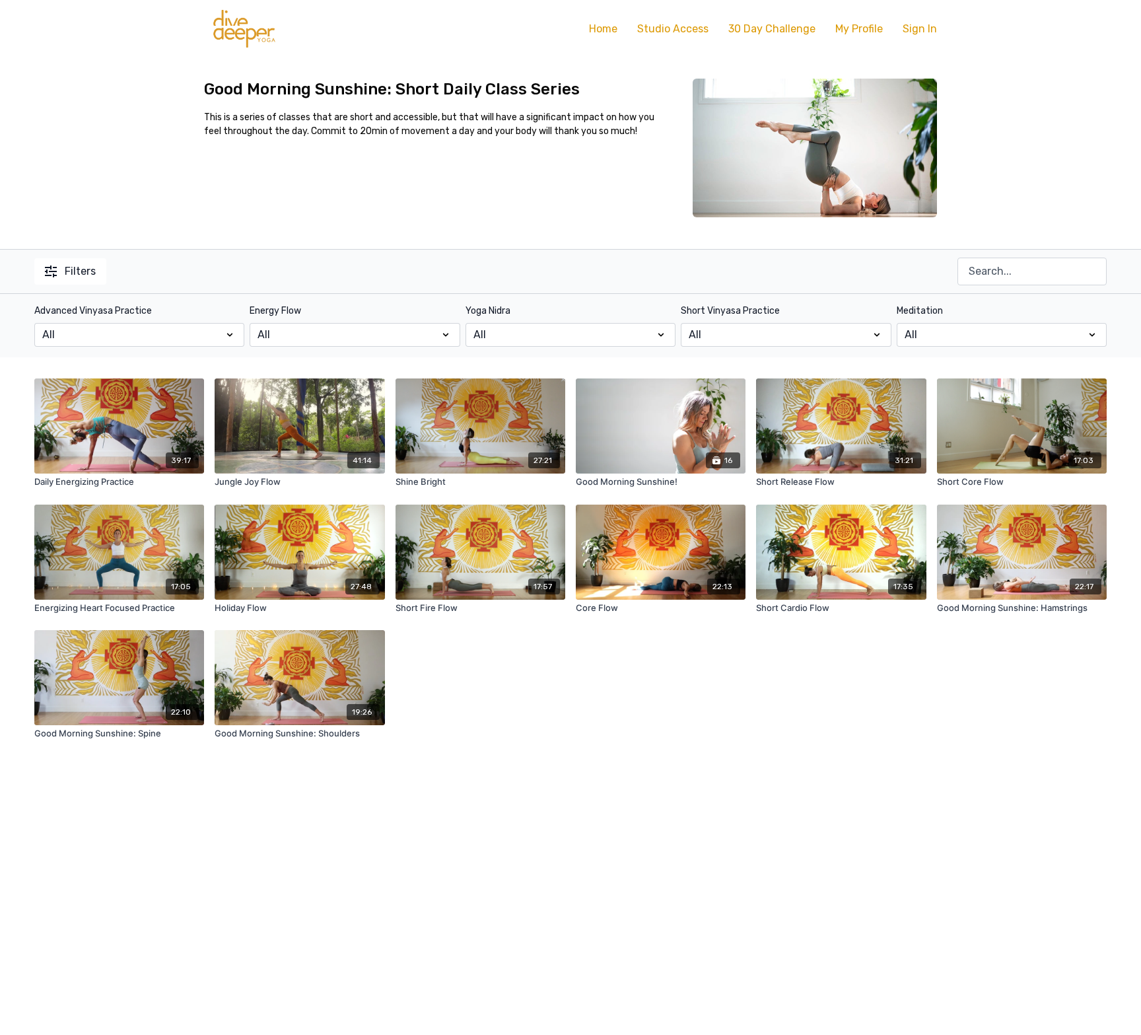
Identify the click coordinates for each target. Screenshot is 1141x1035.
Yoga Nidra (488, 310)
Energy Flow (275, 310)
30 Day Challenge (771, 28)
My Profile (859, 28)
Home (603, 28)
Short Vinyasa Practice (730, 310)
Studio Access (673, 28)
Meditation (920, 310)
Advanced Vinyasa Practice (93, 310)
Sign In (920, 28)
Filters (80, 271)
